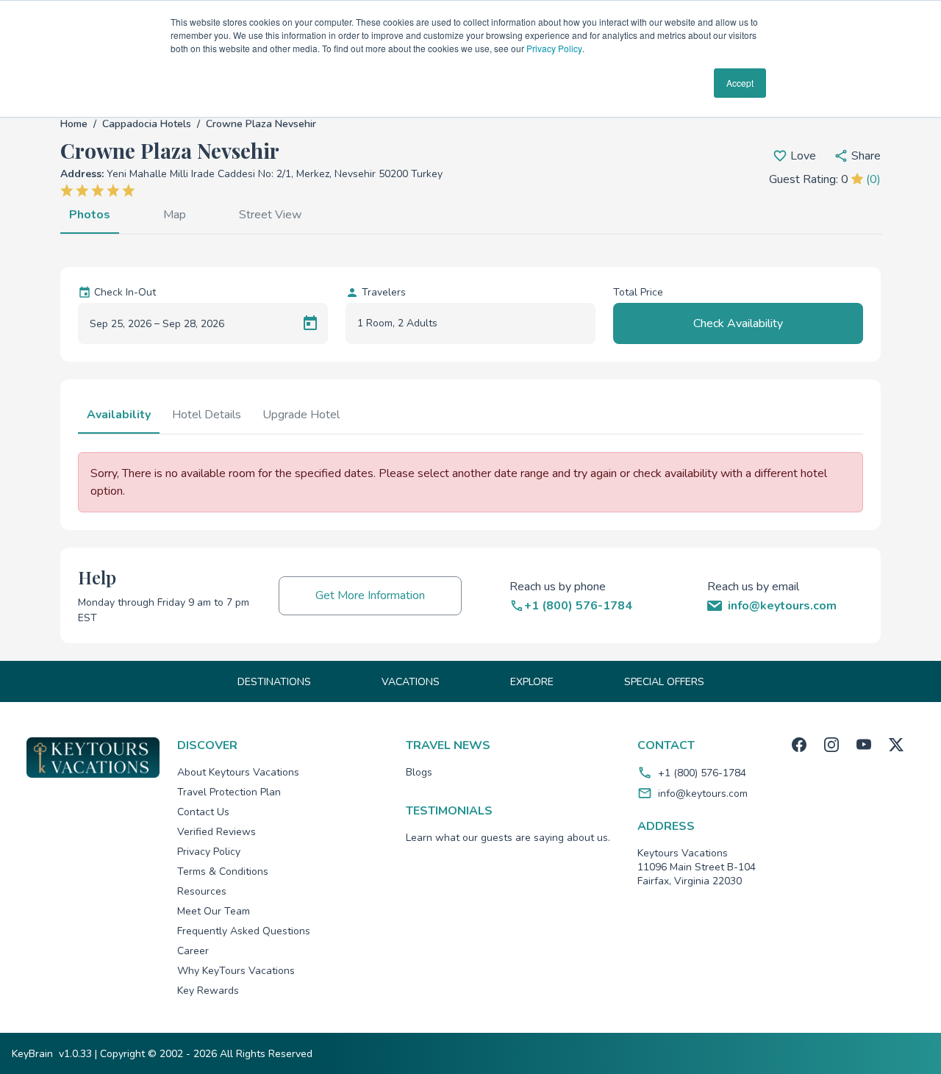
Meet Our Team (213, 911)
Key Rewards (208, 991)
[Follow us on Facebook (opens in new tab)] (799, 744)
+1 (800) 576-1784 (702, 773)
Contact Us (203, 812)
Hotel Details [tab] (206, 415)
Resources (201, 891)
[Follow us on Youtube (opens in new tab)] (863, 744)
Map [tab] (174, 215)
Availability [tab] (119, 415)
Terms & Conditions (222, 871)
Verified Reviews (216, 832)
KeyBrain (32, 1054)
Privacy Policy (554, 48)
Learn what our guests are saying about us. (508, 838)
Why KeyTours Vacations (236, 971)
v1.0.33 (75, 1054)
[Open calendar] (310, 323)
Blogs (419, 772)
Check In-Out (125, 292)
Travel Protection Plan (229, 792)
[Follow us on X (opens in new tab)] (896, 744)
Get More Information (370, 595)
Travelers (384, 292)
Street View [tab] (270, 215)
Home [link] (73, 124)
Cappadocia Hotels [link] (146, 124)
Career (193, 951)
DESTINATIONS (274, 682)
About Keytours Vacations (238, 772)
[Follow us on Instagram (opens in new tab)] (831, 744)
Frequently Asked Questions (243, 931)
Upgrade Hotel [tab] (301, 415)
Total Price (638, 292)
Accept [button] (740, 82)
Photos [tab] (89, 215)
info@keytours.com (703, 794)
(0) (873, 179)
